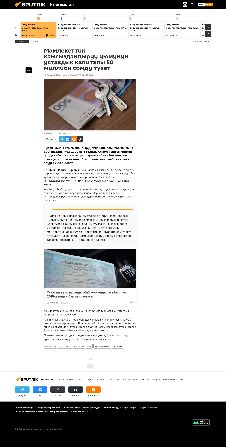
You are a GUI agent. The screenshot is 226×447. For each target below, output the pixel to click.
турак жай (117, 346)
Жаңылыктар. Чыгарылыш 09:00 (35, 29)
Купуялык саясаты (149, 407)
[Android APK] (200, 422)
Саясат (80, 379)
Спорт (126, 379)
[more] (131, 302)
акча (89, 346)
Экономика (79, 346)
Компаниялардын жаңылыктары (120, 407)
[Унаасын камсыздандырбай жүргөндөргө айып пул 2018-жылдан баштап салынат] (90, 268)
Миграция (114, 379)
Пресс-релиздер (91, 407)
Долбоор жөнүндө (24, 407)
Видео (156, 379)
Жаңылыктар (65, 346)
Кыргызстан (50, 346)
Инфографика (141, 379)
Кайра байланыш (79, 411)
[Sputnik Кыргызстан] (31, 8)
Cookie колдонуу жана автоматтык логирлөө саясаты (41, 411)
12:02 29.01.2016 (52, 74)
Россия (101, 379)
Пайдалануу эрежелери (48, 407)
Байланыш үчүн (72, 407)
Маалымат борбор (173, 379)
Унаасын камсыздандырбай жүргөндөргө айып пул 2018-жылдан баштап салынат (86, 294)
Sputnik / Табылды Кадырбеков (59, 133)
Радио (90, 379)
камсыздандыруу (102, 346)
